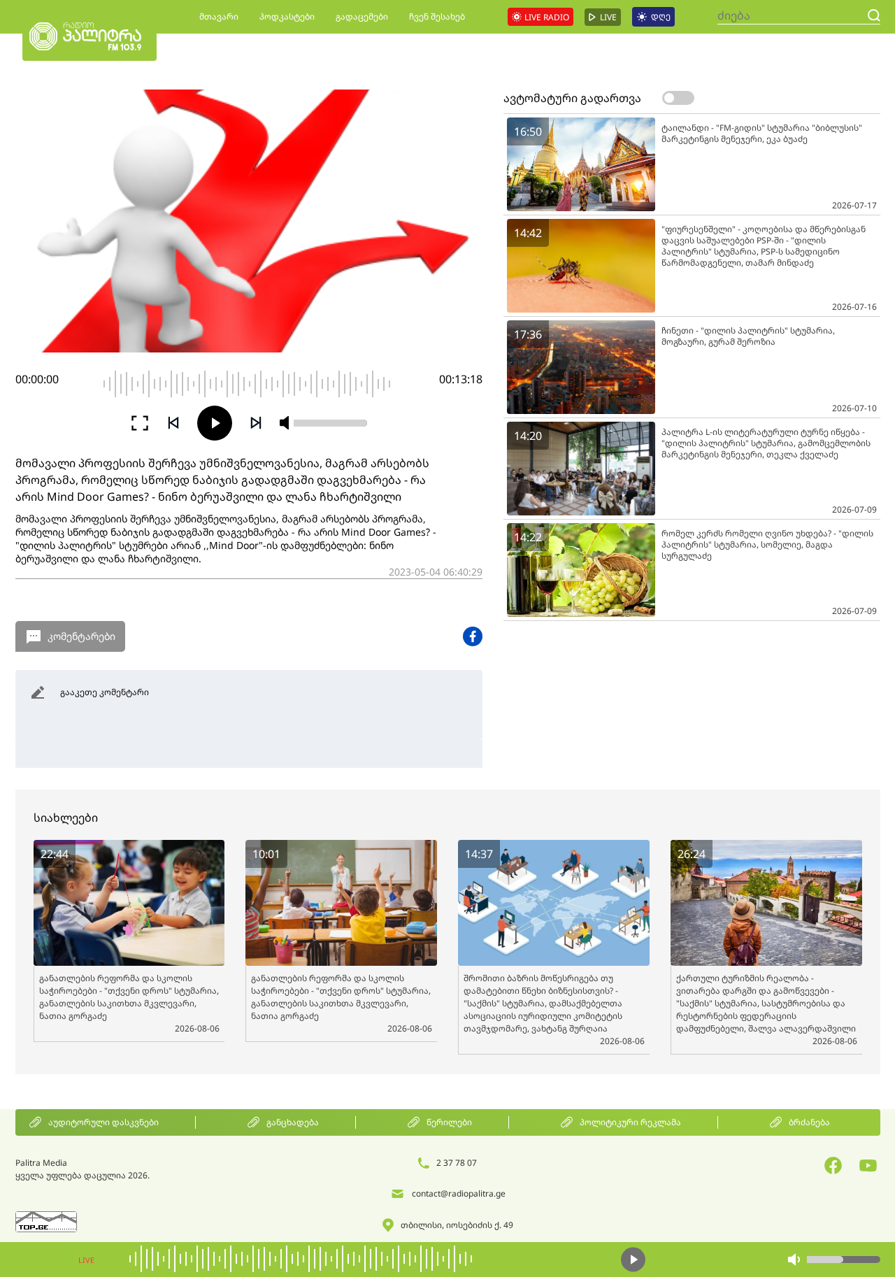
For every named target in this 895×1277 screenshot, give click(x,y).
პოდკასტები (287, 16)
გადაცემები (362, 16)
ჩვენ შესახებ (437, 16)
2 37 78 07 (456, 1163)
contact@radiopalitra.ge (459, 1193)
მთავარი (218, 16)
